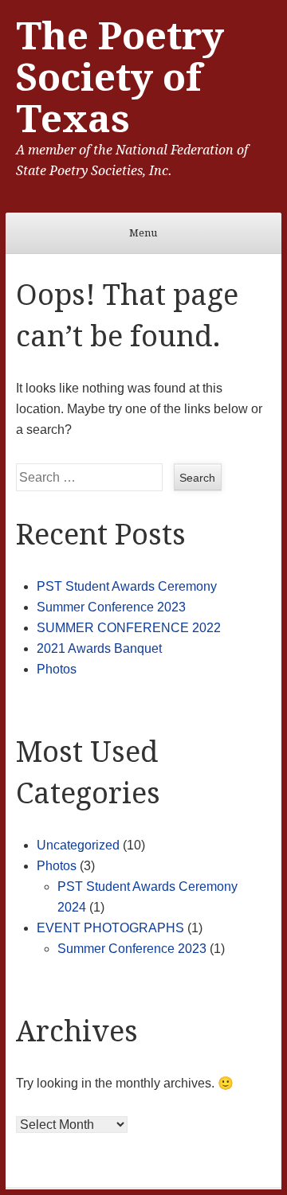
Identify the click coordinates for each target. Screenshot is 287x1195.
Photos (57, 669)
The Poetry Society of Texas (120, 78)
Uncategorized (78, 845)
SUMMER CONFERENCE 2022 (129, 628)
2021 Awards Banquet (99, 648)
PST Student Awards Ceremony (127, 586)
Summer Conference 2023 (111, 607)
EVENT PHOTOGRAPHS (110, 928)
